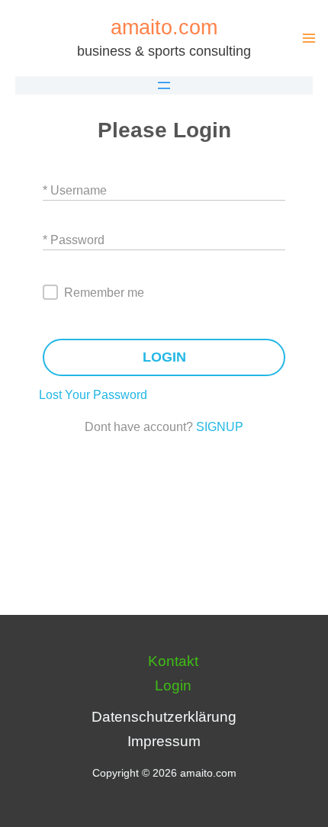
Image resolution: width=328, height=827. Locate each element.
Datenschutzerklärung (164, 717)
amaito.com (164, 27)
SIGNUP (219, 426)
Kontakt (173, 661)
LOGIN (164, 357)
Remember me (104, 292)
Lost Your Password (93, 394)
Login (173, 685)
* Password (74, 239)
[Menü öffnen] (164, 85)
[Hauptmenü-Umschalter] (308, 38)
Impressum (164, 741)
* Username (75, 190)
